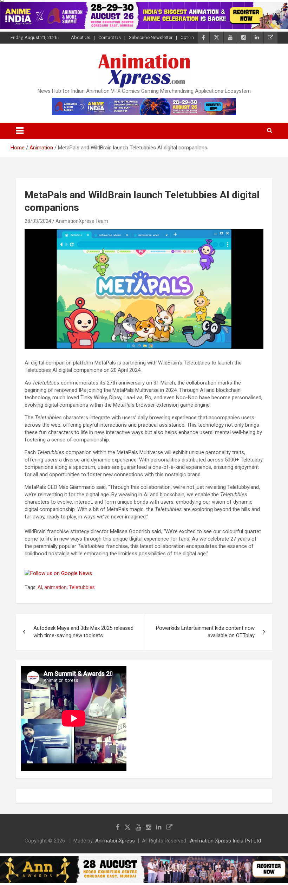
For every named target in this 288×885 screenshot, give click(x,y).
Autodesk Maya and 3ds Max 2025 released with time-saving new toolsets (83, 632)
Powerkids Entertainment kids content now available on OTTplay (205, 632)
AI (40, 587)
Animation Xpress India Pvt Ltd (225, 841)
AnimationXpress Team (81, 221)
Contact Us (109, 37)
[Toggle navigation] (20, 131)
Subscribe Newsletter (150, 37)
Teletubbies (82, 587)
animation (55, 587)
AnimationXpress (115, 841)
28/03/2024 (38, 221)
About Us (80, 37)
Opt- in (187, 37)
